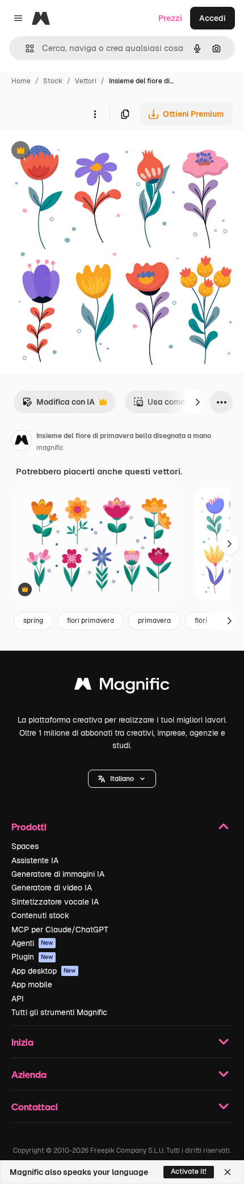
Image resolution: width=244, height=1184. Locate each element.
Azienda (29, 1074)
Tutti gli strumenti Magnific (59, 1012)
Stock (52, 81)
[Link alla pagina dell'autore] (21, 442)
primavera (154, 620)
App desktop (43, 971)
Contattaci (34, 1107)
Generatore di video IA (51, 887)
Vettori (85, 81)
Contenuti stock (40, 915)
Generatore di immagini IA (57, 874)
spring (33, 620)
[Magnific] (122, 686)
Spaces (25, 846)
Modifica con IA (58, 405)
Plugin (32, 957)
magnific (50, 447)
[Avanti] (197, 402)
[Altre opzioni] (94, 114)
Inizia (22, 1042)
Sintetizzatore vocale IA (55, 902)
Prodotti (29, 827)
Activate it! (189, 1171)
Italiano (122, 778)
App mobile (31, 984)
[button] (122, 779)
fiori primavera (90, 620)
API (17, 999)
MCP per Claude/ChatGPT (59, 929)
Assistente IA (34, 860)
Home (21, 81)
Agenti (32, 943)
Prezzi (170, 18)
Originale (75, 151)
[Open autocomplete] (25, 48)
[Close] (227, 1172)
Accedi (212, 18)
